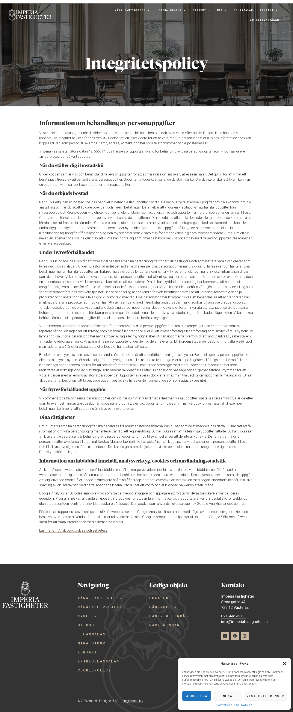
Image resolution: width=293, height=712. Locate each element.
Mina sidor (92, 643)
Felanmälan (243, 10)
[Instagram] (245, 636)
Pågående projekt (100, 607)
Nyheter (87, 616)
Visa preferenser (265, 696)
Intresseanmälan (98, 661)
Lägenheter (163, 607)
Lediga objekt (169, 10)
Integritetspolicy (243, 704)
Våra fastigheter (130, 10)
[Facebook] (235, 636)
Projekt (199, 10)
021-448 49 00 (233, 616)
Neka (227, 696)
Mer (220, 10)
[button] (284, 663)
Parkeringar (164, 625)
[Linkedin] (225, 636)
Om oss (86, 625)
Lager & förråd (168, 616)
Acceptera (196, 696)
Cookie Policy (224, 704)
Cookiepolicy (94, 670)
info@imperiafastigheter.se (244, 621)
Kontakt (266, 10)
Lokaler (159, 598)
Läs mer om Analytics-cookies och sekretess (73, 530)
